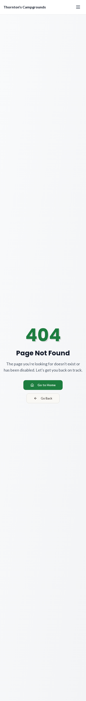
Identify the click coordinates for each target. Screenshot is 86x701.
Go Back (46, 398)
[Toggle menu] (78, 7)
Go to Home (46, 385)
